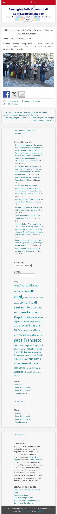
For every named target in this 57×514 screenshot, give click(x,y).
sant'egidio (28, 355)
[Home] (3, 2)
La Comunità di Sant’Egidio (26, 130)
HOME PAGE (19, 401)
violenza (18, 371)
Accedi (18, 384)
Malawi (37, 330)
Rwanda (21, 355)
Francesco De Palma (32, 101)
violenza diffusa (28, 372)
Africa (16, 285)
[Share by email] (21, 94)
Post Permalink (11, 104)
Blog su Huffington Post (23, 498)
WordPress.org (21, 393)
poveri (30, 345)
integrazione (25, 330)
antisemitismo (22, 291)
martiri (16, 335)
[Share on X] (14, 94)
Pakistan (39, 335)
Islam (32, 330)
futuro (38, 322)
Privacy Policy (20, 133)
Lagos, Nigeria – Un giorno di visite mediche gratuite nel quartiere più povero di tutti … (29, 242)
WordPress (26, 511)
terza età (36, 368)
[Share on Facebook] (6, 94)
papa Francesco (28, 340)
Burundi (26, 298)
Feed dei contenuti (22, 387)
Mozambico (24, 335)
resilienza (33, 352)
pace (33, 334)
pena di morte (20, 345)
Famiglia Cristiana (21, 495)
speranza (19, 368)
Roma (16, 355)
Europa (24, 321)
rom (39, 352)
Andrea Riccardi (29, 285)
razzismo (23, 349)
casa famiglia (33, 298)
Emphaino (41, 511)
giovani (23, 325)
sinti (25, 359)
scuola (34, 355)
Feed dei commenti (23, 390)
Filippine (32, 321)
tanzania (28, 368)
